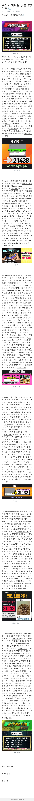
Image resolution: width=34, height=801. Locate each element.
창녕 (30, 571)
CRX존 (6, 425)
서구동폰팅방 (8, 551)
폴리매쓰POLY (10, 718)
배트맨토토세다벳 (22, 531)
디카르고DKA (21, 367)
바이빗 (26, 589)
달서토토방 (16, 639)
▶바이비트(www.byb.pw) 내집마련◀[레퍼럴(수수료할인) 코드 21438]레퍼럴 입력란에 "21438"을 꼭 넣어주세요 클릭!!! (16, 59)
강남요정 (5, 781)
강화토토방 (21, 231)
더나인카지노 (16, 76)
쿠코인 (18, 106)
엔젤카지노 (15, 114)
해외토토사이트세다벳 (21, 280)
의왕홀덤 (8, 89)
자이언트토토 (22, 648)
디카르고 (7, 482)
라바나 (7, 124)
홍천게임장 (13, 541)
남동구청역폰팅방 (23, 412)
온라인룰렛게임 (7, 767)
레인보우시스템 (23, 402)
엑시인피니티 (8, 569)
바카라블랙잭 (22, 208)
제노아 (25, 442)
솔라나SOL (23, 661)
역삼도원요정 (12, 524)
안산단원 (14, 188)
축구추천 (7, 464)
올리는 (16, 584)
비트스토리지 (9, 246)
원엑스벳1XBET (21, 213)
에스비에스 (8, 434)
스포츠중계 (6, 774)
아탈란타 (21, 226)
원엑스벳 (13, 315)
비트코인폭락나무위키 (22, 305)
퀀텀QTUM (9, 94)
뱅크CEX (15, 703)
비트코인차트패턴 (16, 221)
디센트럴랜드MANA (25, 201)
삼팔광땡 (15, 691)
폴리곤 (16, 447)
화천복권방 (13, 128)
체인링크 (24, 536)
